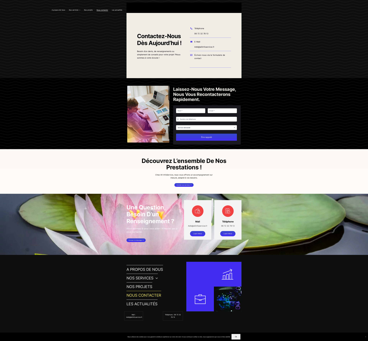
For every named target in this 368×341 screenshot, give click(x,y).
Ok (236, 337)
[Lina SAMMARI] (7, 7)
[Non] (366, 337)
